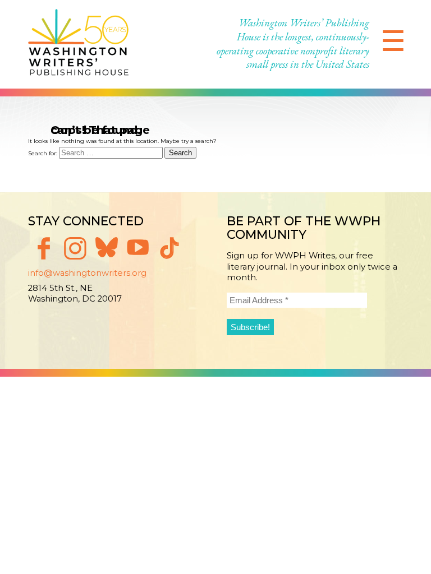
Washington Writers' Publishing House (78, 44)
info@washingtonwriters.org (87, 273)
